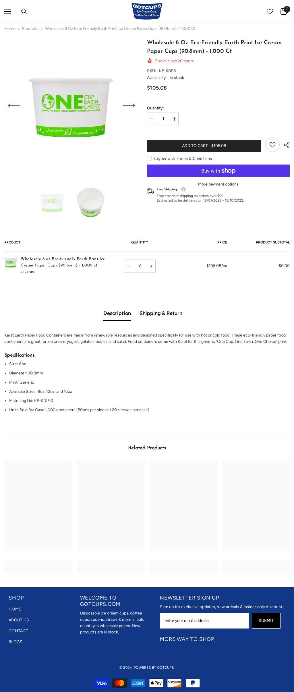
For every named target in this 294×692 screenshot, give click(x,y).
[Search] (24, 11)
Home (10, 28)
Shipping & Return (161, 313)
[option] (71, 105)
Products (30, 28)
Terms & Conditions (194, 158)
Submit (266, 620)
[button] (13, 106)
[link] (272, 145)
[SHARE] (285, 145)
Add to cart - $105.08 (204, 145)
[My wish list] (270, 11)
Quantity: (155, 108)
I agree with (164, 158)
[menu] (7, 11)
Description (117, 313)
